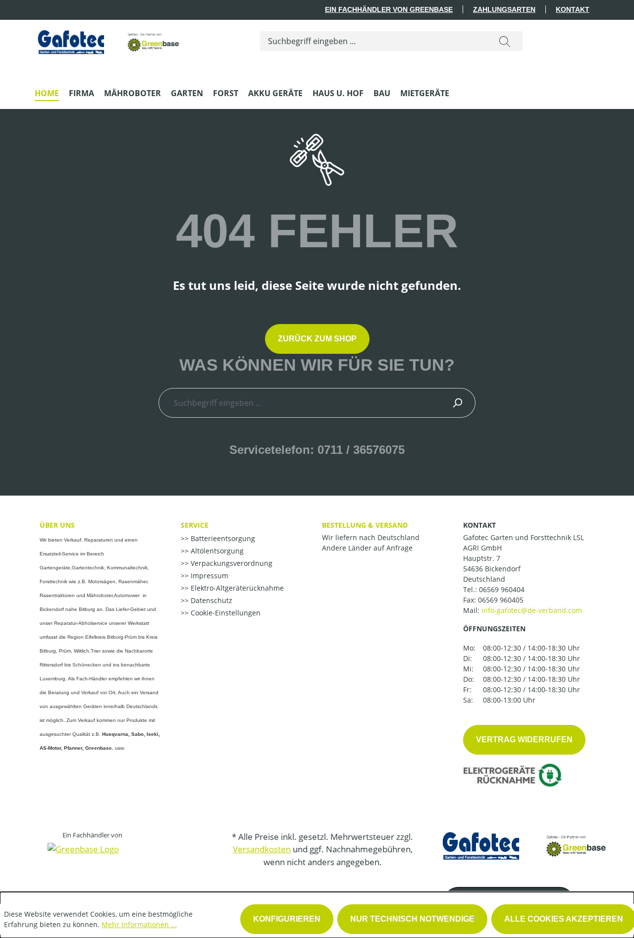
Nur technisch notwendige (412, 919)
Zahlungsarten (504, 9)
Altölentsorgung (216, 550)
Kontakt (572, 9)
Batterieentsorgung (222, 538)
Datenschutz (210, 600)
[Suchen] (505, 41)
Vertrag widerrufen (524, 739)
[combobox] (373, 41)
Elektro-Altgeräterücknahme (236, 588)
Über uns (57, 525)
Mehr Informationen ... (139, 924)
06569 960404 (502, 589)
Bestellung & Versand (365, 525)
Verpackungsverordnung (230, 563)
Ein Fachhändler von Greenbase (389, 9)
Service (195, 525)
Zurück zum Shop (317, 338)
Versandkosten (262, 849)
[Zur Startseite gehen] (109, 39)
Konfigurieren (286, 919)
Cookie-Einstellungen (225, 612)
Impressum (208, 575)
